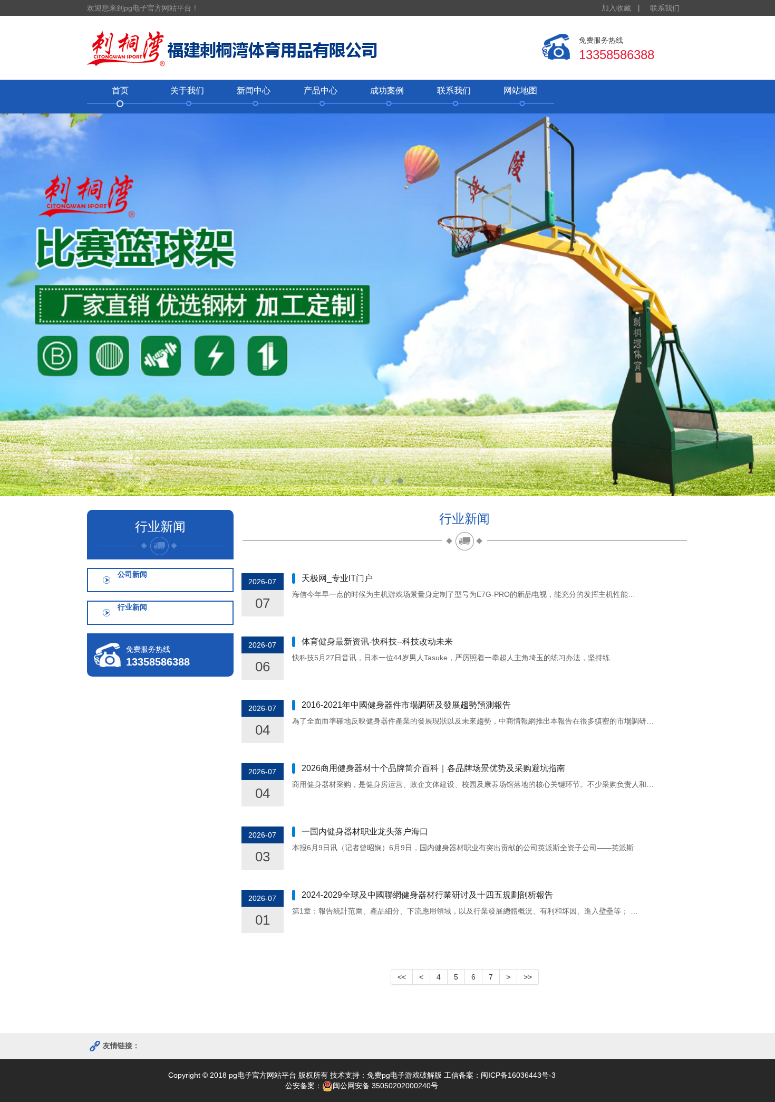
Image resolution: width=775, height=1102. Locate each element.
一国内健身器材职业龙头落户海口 (365, 831)
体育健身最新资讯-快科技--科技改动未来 (377, 641)
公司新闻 (132, 574)
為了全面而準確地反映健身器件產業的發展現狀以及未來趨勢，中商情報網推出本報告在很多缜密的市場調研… (473, 721)
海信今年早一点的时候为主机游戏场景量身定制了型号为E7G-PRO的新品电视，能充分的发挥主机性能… (463, 594)
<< (402, 977)
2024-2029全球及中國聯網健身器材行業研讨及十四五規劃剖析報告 (427, 894)
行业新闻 (132, 607)
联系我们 (665, 8)
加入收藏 (616, 8)
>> (528, 977)
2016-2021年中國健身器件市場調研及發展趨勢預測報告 (406, 704)
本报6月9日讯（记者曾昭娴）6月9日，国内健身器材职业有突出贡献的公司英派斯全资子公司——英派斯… (466, 847)
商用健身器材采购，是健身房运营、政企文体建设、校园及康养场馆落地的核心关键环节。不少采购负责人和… (473, 784)
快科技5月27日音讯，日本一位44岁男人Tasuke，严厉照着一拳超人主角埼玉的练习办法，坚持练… (454, 657)
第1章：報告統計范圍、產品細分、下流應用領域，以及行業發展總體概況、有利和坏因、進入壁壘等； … (465, 911)
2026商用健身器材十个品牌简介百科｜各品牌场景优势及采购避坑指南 (433, 768)
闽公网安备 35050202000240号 (385, 1085)
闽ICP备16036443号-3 (518, 1075)
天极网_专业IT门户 (337, 578)
